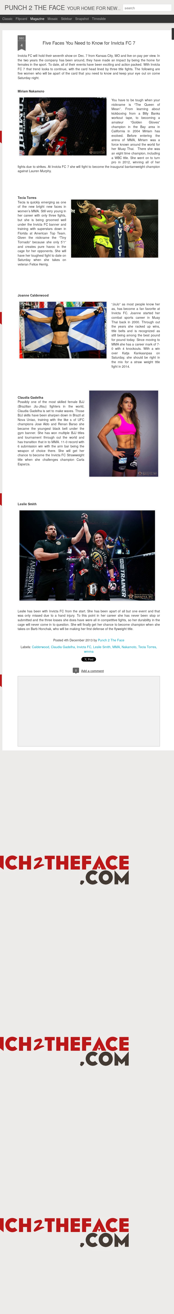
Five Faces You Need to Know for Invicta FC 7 (89, 42)
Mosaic (53, 18)
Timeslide (99, 18)
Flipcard (21, 18)
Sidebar (66, 18)
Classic (7, 18)
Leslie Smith (102, 647)
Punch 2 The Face (111, 640)
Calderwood (40, 647)
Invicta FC (84, 647)
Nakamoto (129, 647)
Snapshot (82, 18)
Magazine (37, 18)
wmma (89, 651)
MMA (116, 647)
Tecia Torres (147, 647)
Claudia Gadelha (63, 647)
